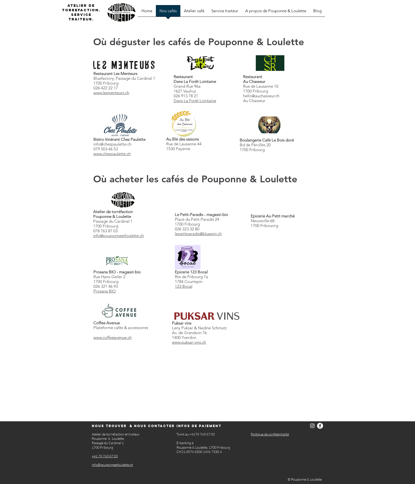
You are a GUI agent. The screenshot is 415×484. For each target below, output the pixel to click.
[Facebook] (320, 426)
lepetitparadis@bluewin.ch (198, 233)
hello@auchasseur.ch (261, 95)
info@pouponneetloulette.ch (118, 235)
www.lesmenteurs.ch (111, 92)
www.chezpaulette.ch (112, 153)
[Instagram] (312, 426)
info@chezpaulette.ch (112, 144)
